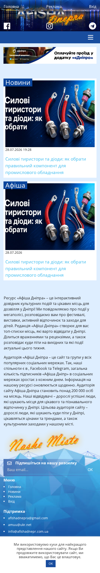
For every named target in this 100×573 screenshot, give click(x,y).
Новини (14, 491)
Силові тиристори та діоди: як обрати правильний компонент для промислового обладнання (45, 165)
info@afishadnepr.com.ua (28, 531)
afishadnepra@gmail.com (28, 518)
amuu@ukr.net (19, 524)
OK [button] (51, 563)
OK (90, 469)
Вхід (92, 6)
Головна (11, 6)
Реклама (54, 6)
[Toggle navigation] (90, 37)
